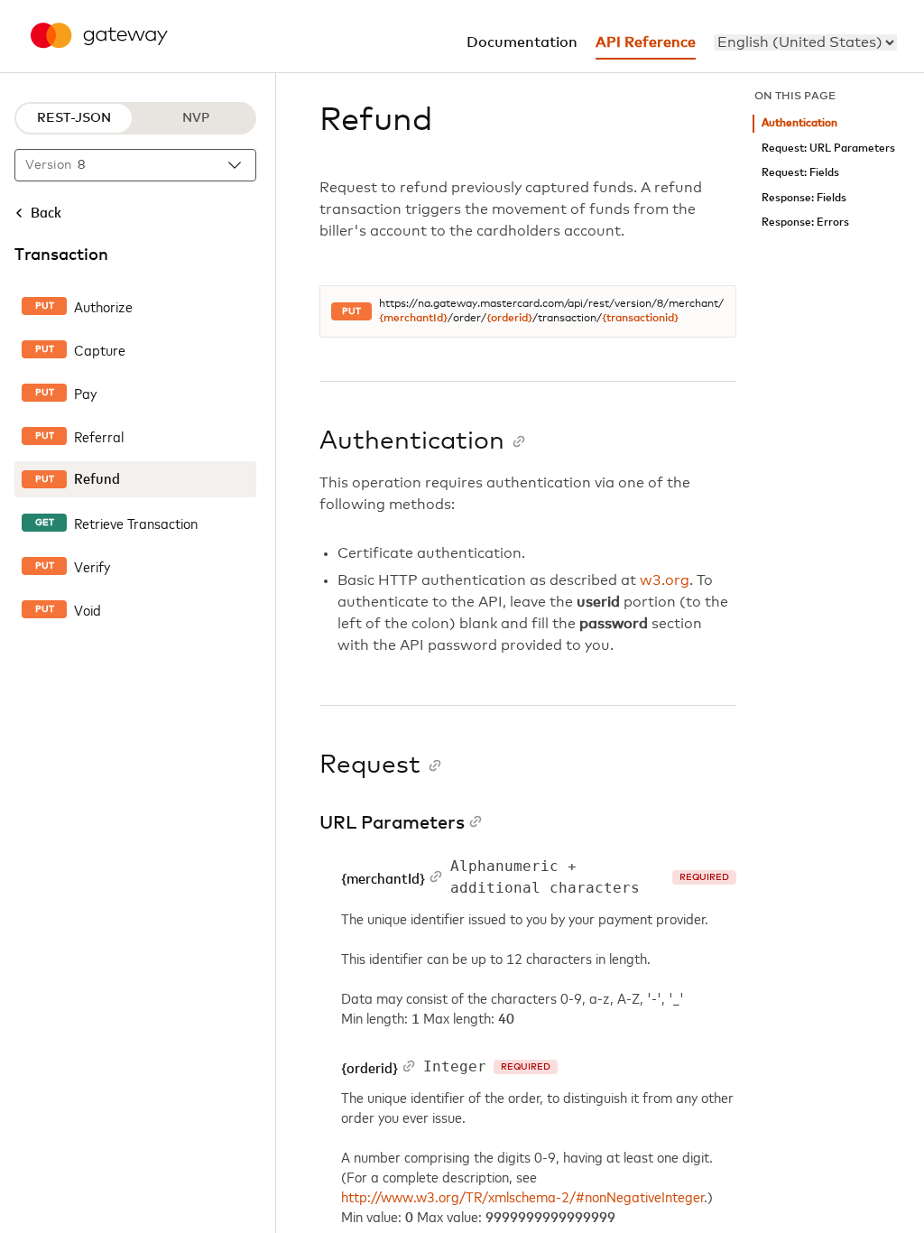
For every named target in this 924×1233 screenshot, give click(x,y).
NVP (195, 118)
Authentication (799, 123)
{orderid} (509, 318)
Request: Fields (800, 173)
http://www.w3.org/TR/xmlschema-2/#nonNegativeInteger (523, 1196)
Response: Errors (805, 222)
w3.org (664, 580)
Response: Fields (804, 198)
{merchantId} (413, 318)
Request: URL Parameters (828, 148)
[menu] (805, 42)
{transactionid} (640, 318)
